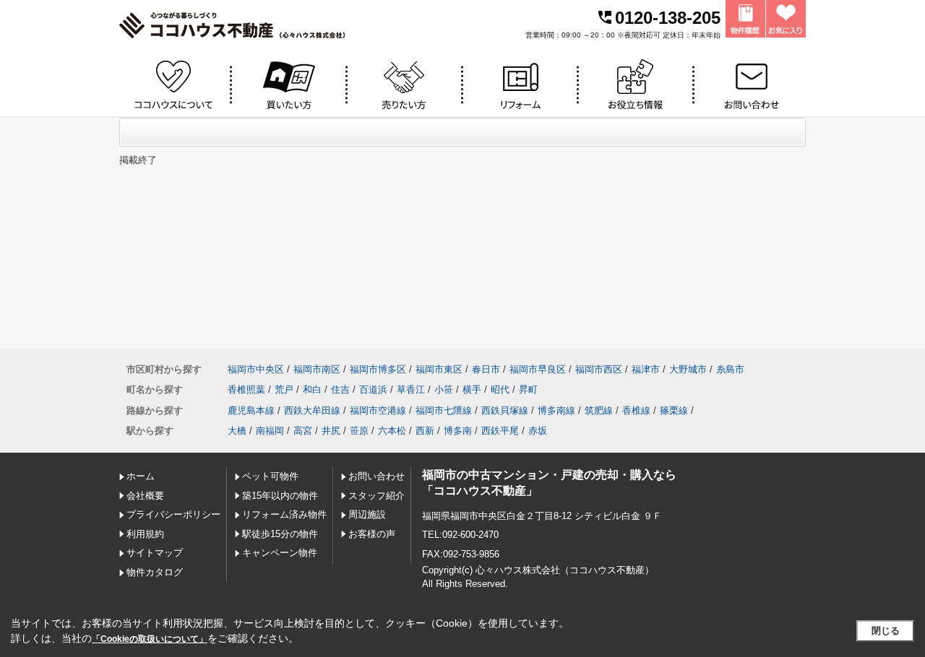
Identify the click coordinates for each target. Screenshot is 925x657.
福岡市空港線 (378, 410)
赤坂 (537, 430)
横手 (471, 389)
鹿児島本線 (251, 410)
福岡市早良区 (537, 369)
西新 (425, 430)
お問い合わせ (376, 476)
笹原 (359, 430)
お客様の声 (371, 533)
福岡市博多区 (378, 369)
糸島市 (730, 369)
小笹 (443, 389)
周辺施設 (367, 514)
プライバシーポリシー (173, 514)
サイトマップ (154, 552)
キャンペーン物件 (279, 552)
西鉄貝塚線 (504, 410)
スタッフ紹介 (376, 495)
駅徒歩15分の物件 (280, 533)
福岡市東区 (439, 369)
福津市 (646, 369)
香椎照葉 (246, 389)
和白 (312, 389)
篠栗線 (674, 410)
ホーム (140, 476)
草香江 (411, 389)
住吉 (340, 389)
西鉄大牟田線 (312, 410)
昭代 (500, 389)
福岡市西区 (598, 369)
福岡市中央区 (256, 369)
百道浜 (373, 389)
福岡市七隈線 (444, 410)
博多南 (458, 430)
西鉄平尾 (500, 430)
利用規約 (145, 533)
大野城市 (688, 369)
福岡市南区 (316, 369)
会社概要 (145, 495)
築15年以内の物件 (280, 495)
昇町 (528, 389)
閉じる (886, 630)
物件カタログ (154, 572)
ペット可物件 (270, 476)
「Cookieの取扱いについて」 (149, 639)
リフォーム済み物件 (284, 514)
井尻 (331, 430)
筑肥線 (599, 410)
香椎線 (636, 410)
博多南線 (556, 410)
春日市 (486, 369)
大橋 (237, 430)
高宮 (302, 430)
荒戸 (284, 389)
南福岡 (270, 430)
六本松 (392, 430)
